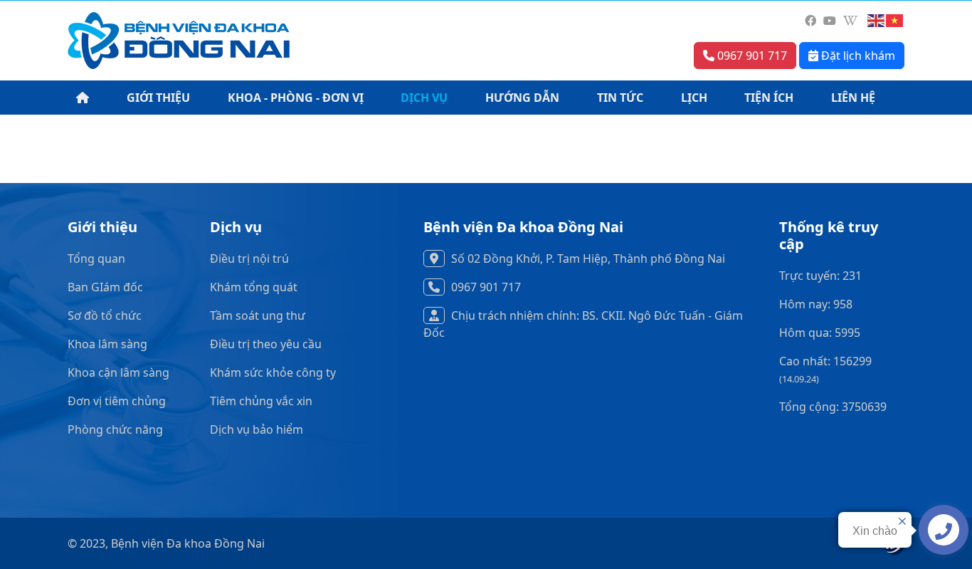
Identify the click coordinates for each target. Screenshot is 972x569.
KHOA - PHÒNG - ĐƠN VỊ (296, 97)
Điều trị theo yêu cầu (266, 344)
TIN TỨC (620, 97)
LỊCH (694, 97)
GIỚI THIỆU (158, 97)
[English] (876, 20)
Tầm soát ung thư (257, 315)
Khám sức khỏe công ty (273, 372)
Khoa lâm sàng (107, 344)
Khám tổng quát (253, 287)
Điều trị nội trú (249, 258)
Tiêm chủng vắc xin (261, 401)
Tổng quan (96, 258)
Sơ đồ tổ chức (105, 315)
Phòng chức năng (115, 429)
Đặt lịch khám (856, 55)
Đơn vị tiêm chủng (117, 401)
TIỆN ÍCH (768, 97)
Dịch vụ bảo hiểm (256, 429)
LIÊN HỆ (853, 97)
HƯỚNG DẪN (522, 97)
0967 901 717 (750, 55)
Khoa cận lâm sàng (118, 372)
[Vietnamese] (895, 20)
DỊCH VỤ (424, 97)
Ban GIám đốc (105, 287)
